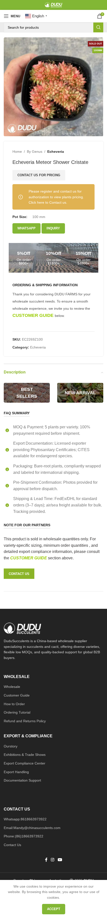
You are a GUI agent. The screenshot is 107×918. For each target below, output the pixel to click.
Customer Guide (17, 695)
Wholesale (12, 687)
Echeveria (55, 151)
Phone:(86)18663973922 (23, 836)
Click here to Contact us (47, 202)
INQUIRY (53, 228)
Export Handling (16, 772)
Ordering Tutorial (17, 712)
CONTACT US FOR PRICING (38, 175)
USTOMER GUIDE (30, 558)
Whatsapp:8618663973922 (25, 819)
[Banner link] (27, 393)
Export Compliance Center (24, 763)
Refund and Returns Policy (25, 721)
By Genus (34, 151)
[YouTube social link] (60, 860)
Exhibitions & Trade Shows (25, 755)
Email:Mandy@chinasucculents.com (32, 828)
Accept (53, 909)
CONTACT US (19, 574)
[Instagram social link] (52, 860)
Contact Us (12, 845)
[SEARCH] (98, 27)
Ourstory (10, 746)
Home (17, 151)
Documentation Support (22, 780)
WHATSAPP (26, 228)
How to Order (14, 704)
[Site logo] (53, 5)
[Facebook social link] (46, 860)
